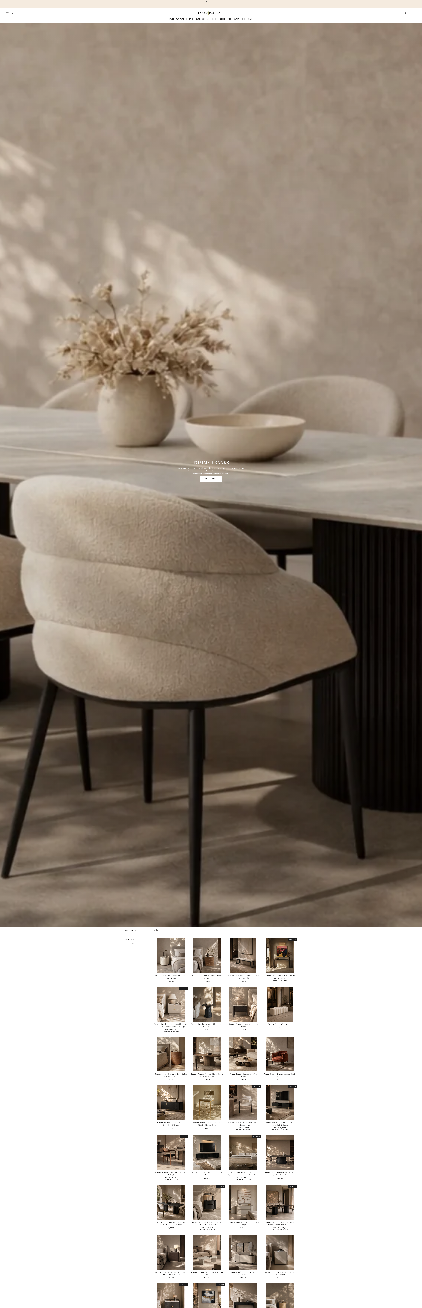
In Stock (132, 944)
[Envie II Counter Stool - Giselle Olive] (207, 1102)
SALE (243, 19)
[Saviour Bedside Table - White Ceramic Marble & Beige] (170, 1004)
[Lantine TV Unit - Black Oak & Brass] (279, 1102)
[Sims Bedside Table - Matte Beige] (170, 955)
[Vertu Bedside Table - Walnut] (207, 955)
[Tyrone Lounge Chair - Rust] (279, 1054)
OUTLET (236, 19)
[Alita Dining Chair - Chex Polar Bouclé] (243, 1102)
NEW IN (171, 19)
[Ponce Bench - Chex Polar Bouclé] (243, 955)
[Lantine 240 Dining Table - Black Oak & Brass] (170, 1202)
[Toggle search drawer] (400, 13)
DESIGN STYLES (225, 19)
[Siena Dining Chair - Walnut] (170, 1152)
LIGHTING (189, 19)
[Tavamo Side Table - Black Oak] (207, 1004)
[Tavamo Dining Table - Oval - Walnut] (207, 1054)
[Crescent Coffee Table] (243, 1054)
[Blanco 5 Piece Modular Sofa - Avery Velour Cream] (243, 1152)
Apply (156, 930)
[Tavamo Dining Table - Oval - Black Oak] (279, 1152)
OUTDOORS (200, 19)
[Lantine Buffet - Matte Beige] (243, 1252)
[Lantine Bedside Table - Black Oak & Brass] (207, 1202)
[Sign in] (405, 13)
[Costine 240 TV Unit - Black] (207, 1152)
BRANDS (251, 19)
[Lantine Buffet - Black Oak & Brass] (170, 1102)
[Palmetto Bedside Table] (243, 1004)
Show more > (211, 479)
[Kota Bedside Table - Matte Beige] (279, 1252)
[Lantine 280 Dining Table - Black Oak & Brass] (279, 1202)
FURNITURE (180, 19)
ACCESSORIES (212, 19)
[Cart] (411, 13)
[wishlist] (12, 13)
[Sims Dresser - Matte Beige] (243, 1202)
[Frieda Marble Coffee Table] (207, 1252)
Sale (130, 948)
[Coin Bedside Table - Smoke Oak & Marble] (170, 1252)
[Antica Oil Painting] (279, 955)
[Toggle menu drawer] (7, 13)
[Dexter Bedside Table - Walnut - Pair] (170, 1054)
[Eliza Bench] (279, 1004)
